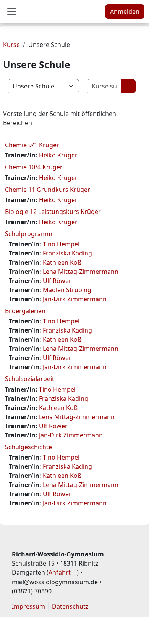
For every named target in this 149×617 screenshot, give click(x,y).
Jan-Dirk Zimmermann (75, 299)
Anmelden (124, 11)
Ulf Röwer (57, 280)
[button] (92, 11)
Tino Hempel (61, 244)
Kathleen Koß (62, 262)
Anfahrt (60, 572)
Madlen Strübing (67, 290)
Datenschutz (70, 606)
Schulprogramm (28, 234)
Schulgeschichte (28, 447)
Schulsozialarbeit (29, 378)
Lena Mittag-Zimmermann (80, 271)
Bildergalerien (25, 311)
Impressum (28, 606)
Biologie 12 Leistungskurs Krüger (53, 211)
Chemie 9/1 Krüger (32, 145)
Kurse (11, 44)
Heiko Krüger (58, 155)
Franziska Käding (67, 253)
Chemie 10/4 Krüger (34, 167)
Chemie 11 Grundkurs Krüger (47, 189)
